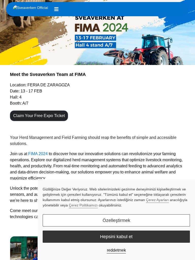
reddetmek (116, 250)
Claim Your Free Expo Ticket (39, 115)
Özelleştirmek (116, 220)
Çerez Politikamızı (83, 205)
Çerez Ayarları (157, 200)
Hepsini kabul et (116, 236)
